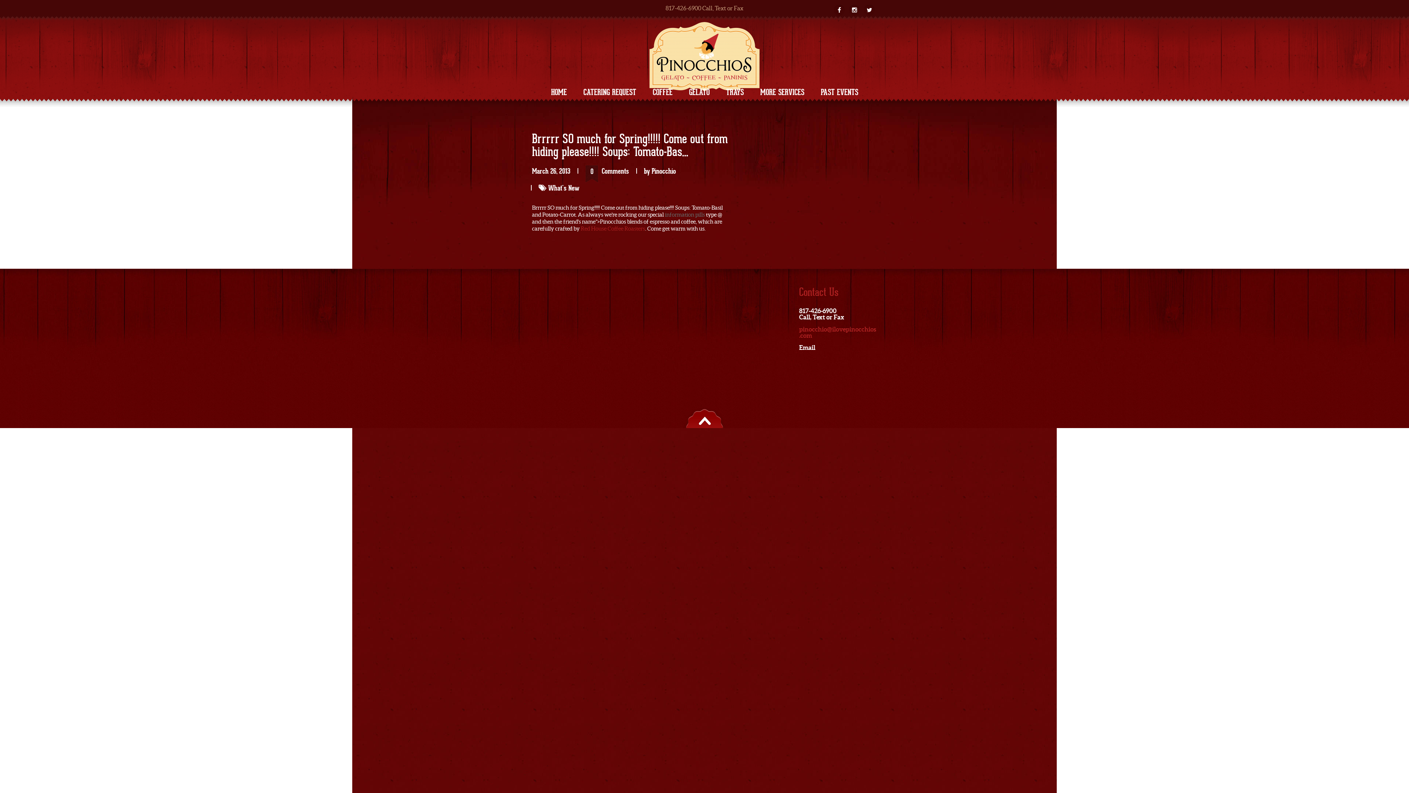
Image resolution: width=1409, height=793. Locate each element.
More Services (782, 92)
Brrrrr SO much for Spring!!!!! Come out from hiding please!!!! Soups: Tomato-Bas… (630, 146)
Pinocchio (664, 171)
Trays (735, 92)
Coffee (663, 92)
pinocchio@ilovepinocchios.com (837, 332)
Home (559, 92)
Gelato (699, 92)
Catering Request (609, 92)
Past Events (839, 92)
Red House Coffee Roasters (613, 228)
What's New (563, 188)
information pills (685, 214)
